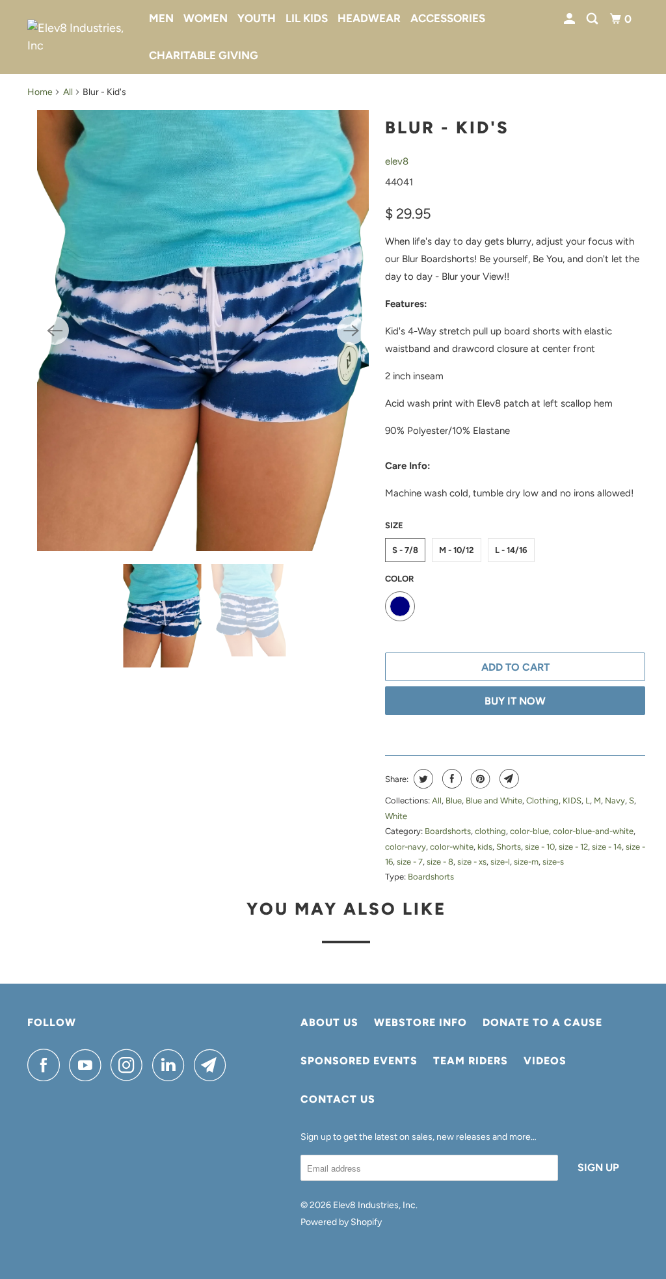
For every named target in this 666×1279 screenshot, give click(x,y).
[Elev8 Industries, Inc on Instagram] (130, 1065)
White (396, 816)
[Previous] (54, 330)
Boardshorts (448, 831)
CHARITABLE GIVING (203, 55)
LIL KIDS (307, 18)
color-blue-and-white (593, 831)
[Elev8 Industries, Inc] (79, 37)
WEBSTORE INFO (420, 1022)
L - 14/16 (511, 550)
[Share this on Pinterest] (479, 778)
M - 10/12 (456, 550)
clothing (490, 831)
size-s (553, 862)
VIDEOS (545, 1061)
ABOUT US (329, 1022)
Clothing (542, 800)
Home (40, 92)
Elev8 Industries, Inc (374, 1205)
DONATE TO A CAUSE (542, 1022)
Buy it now (515, 701)
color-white (451, 847)
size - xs (471, 862)
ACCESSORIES (447, 18)
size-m (526, 862)
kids (484, 847)
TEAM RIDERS (470, 1061)
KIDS (572, 800)
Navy (615, 800)
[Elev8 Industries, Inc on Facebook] (46, 1065)
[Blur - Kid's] (203, 330)
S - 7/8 (405, 550)
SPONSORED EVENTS (359, 1061)
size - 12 (573, 847)
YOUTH (256, 18)
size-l (500, 862)
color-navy (405, 847)
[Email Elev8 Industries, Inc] (213, 1065)
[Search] (593, 19)
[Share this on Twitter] (421, 778)
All (68, 92)
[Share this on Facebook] (450, 778)
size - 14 (607, 847)
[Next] (351, 330)
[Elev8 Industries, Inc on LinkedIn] (171, 1065)
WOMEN (205, 18)
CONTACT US (337, 1099)
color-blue (529, 831)
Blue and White (494, 800)
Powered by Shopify (341, 1222)
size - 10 (540, 847)
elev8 (396, 161)
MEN (161, 18)
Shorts (508, 847)
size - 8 (440, 862)
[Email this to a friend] (507, 778)
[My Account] (570, 19)
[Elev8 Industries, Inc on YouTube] (88, 1065)
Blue (454, 800)
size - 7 (410, 862)
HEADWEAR (369, 18)
